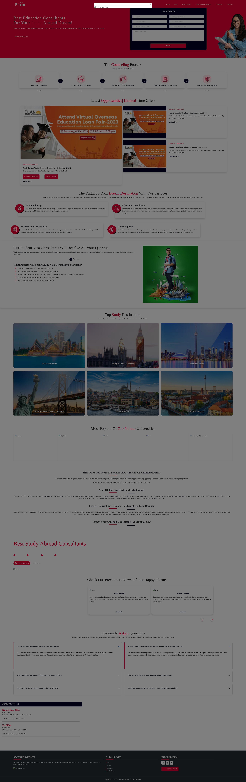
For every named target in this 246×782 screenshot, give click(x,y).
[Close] (150, 4)
